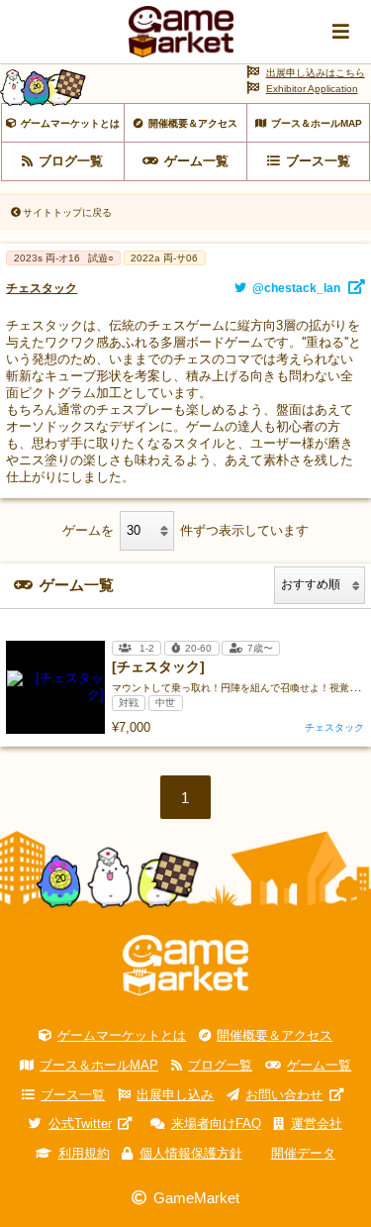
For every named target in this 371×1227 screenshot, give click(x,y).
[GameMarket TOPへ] (185, 965)
